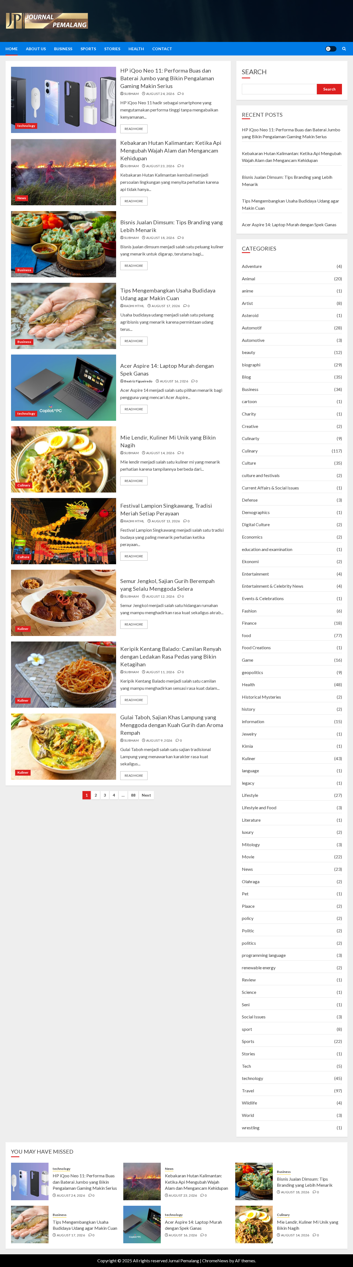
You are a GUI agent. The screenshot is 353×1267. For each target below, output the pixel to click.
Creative (250, 426)
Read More (134, 129)
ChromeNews (215, 1260)
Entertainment (255, 573)
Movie (248, 856)
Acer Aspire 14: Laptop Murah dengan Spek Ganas (289, 224)
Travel (248, 1090)
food (246, 635)
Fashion (249, 610)
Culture (23, 557)
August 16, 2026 (174, 381)
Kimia (247, 746)
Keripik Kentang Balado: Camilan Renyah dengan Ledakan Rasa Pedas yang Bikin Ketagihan (170, 656)
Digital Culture (256, 524)
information (253, 721)
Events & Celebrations (263, 598)
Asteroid (250, 315)
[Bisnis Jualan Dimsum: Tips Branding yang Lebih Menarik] (63, 244)
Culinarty (250, 438)
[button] (344, 49)
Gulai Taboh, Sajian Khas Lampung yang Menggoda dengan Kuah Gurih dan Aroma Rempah (171, 725)
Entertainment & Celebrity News (272, 586)
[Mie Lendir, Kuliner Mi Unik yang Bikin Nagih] (63, 459)
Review (249, 979)
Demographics (256, 512)
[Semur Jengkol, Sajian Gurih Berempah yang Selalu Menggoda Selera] (63, 603)
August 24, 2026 (160, 94)
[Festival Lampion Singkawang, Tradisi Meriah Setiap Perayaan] (63, 531)
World (248, 1115)
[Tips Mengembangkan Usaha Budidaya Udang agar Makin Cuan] (63, 316)
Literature (251, 820)
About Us (36, 48)
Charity (249, 413)
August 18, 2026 (160, 238)
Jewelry (249, 733)
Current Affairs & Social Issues (270, 487)
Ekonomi (250, 561)
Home (12, 48)
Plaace (248, 906)
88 (133, 795)
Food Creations (256, 647)
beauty (248, 352)
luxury (247, 832)
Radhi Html (134, 306)
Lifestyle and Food (259, 807)
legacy (248, 783)
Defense (250, 499)
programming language (264, 955)
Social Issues (254, 1016)
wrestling (251, 1127)
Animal (248, 278)
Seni (246, 1004)
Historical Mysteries (261, 696)
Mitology (251, 844)
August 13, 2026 (166, 521)
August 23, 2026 (160, 166)
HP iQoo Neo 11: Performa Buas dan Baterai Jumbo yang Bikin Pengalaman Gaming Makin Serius (167, 78)
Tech (246, 1066)
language (250, 770)
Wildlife (249, 1102)
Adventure (252, 266)
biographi (251, 364)
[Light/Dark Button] (330, 49)
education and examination (267, 549)
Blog (246, 376)
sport (247, 1029)
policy (247, 918)
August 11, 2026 (160, 672)
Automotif (252, 327)
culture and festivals (261, 475)
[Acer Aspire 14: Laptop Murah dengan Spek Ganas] (63, 388)
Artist (247, 303)
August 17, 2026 (166, 306)
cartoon (249, 401)
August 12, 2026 (160, 596)
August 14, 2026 (160, 453)
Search (254, 72)
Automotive (253, 340)
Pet (245, 893)
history (248, 709)
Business (63, 48)
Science (249, 992)
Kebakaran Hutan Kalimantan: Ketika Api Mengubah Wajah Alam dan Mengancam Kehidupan (170, 150)
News (21, 198)
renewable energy (259, 967)
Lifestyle (250, 795)
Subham (131, 94)
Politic (248, 930)
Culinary (23, 485)
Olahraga (251, 881)
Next (146, 795)
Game (247, 659)
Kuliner (22, 629)
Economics (252, 536)
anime (247, 290)
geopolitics (252, 672)
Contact (162, 48)
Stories (112, 48)
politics (249, 943)
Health (136, 48)
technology (26, 126)
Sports (88, 48)
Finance (249, 622)
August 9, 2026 (159, 740)
